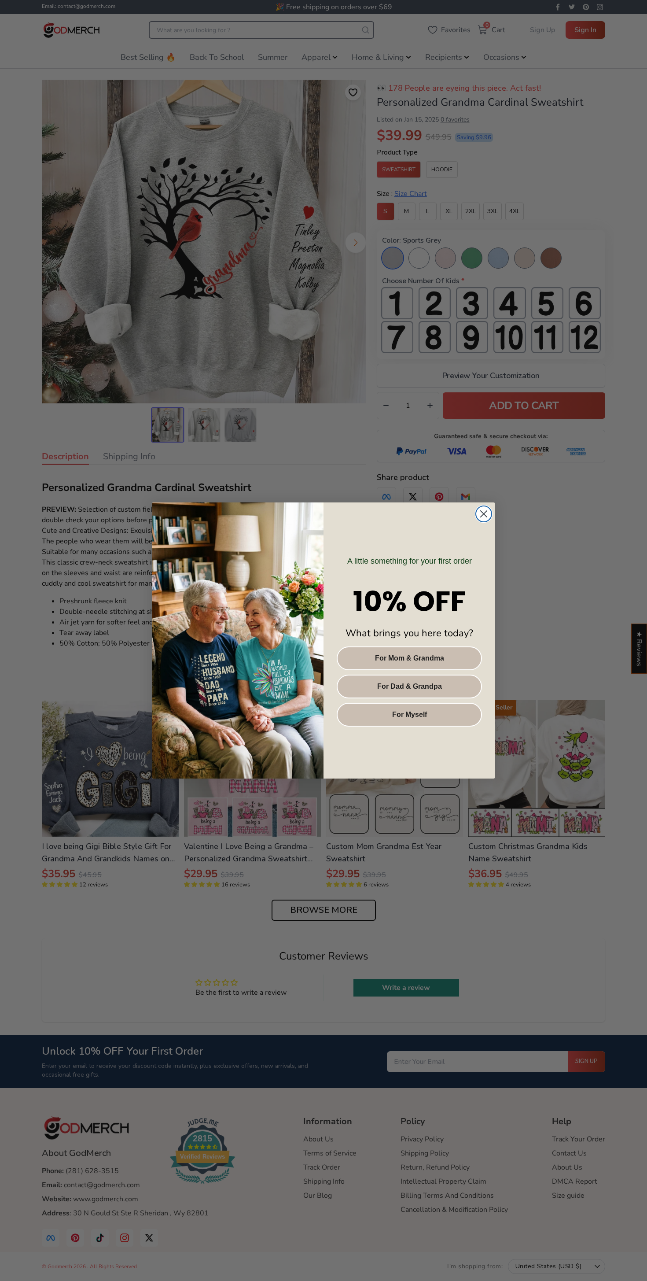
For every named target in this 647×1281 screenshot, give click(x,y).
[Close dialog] (484, 514)
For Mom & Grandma (409, 658)
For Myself (409, 714)
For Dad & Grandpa (409, 686)
